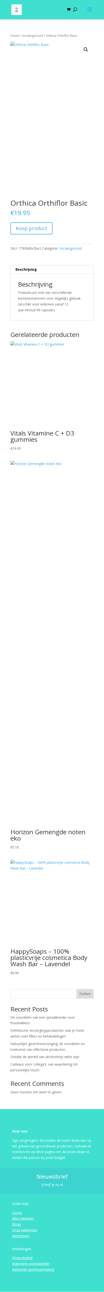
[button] (86, 49)
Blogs (16, 1224)
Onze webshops (24, 1230)
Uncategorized (32, 35)
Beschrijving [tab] (26, 269)
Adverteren (20, 1236)
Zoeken (85, 993)
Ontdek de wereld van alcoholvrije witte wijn (44, 1056)
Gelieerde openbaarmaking (33, 1269)
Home (14, 35)
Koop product (31, 228)
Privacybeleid (22, 1258)
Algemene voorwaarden (31, 1263)
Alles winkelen (23, 1218)
